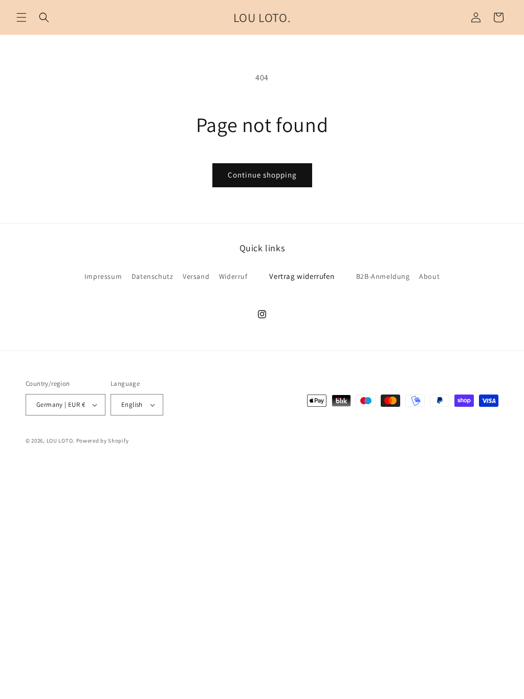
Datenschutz (152, 276)
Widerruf (233, 276)
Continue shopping (262, 175)
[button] (21, 17)
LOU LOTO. (61, 440)
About (429, 276)
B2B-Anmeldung (383, 276)
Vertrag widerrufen (301, 276)
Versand (196, 276)
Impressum (103, 276)
